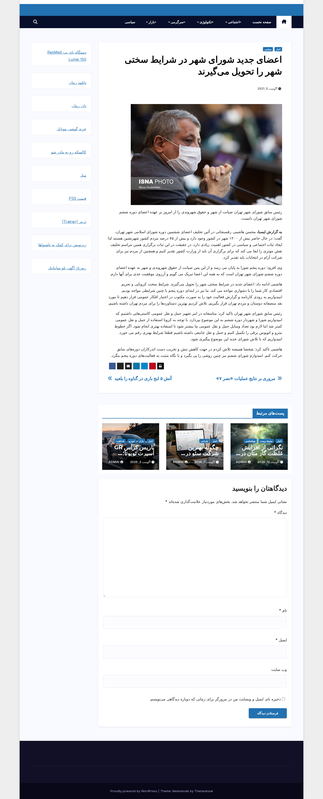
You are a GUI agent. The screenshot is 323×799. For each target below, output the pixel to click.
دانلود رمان (77, 82)
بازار (151, 22)
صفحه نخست (262, 22)
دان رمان (79, 105)
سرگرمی (177, 22)
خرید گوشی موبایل (71, 129)
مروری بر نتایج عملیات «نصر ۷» (245, 378)
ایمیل (281, 639)
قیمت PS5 (77, 198)
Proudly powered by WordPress (134, 791)
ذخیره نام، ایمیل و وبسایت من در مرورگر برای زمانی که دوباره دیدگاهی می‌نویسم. (215, 699)
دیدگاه (280, 512)
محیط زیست (266, 441)
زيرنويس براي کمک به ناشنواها (62, 244)
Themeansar (203, 791)
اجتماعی (233, 22)
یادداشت (120, 441)
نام (283, 610)
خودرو (132, 441)
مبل (83, 175)
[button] (35, 21)
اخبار (278, 49)
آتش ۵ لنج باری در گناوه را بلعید (143, 378)
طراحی (204, 441)
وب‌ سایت (279, 669)
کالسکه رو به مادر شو (68, 152)
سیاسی (130, 22)
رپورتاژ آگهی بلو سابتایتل (67, 268)
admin (241, 462)
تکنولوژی (205, 22)
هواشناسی (250, 441)
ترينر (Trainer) (74, 221)
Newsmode (180, 791)
